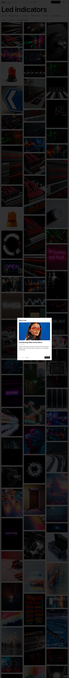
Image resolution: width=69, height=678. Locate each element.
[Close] (50, 319)
